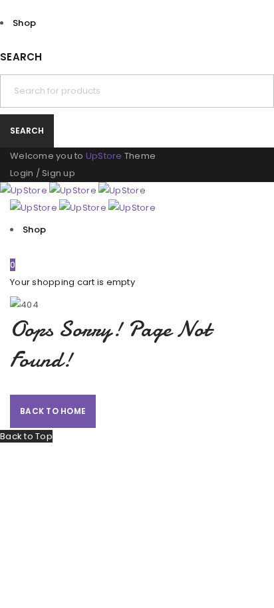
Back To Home (53, 411)
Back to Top (26, 436)
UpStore (104, 156)
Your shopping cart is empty (72, 282)
